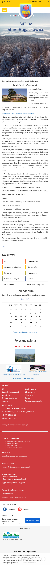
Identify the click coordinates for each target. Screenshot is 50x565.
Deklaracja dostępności (35, 284)
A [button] (7, 2)
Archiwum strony (32, 520)
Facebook (11, 509)
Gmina (26, 23)
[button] (2, 2)
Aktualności (18, 81)
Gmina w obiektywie (12, 279)
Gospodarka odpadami (12, 267)
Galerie (30, 279)
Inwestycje (8, 273)
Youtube (26, 509)
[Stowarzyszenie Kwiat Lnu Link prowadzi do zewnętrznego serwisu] (11, 535)
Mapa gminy (32, 273)
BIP (5, 261)
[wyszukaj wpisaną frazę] (48, 1)
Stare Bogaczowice (26, 29)
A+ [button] (10, 2)
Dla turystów (32, 267)
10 (33, 15)
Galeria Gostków (23, 346)
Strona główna (7, 81)
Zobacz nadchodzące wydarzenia (25, 332)
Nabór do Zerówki (31, 81)
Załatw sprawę (33, 261)
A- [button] (5, 2)
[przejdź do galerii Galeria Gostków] (25, 355)
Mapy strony (9, 284)
